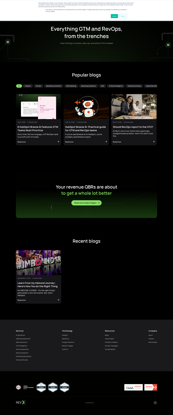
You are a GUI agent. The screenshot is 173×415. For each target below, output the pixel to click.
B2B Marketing (71, 86)
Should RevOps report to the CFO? (133, 126)
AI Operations (20, 335)
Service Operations (22, 349)
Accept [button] (114, 16)
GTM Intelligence (21, 346)
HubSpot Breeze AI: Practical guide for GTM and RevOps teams (85, 128)
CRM (102, 86)
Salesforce (65, 339)
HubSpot (28, 86)
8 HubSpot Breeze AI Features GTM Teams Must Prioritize (38, 128)
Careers (151, 339)
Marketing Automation (53, 86)
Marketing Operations (88, 86)
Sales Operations (21, 342)
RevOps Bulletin (110, 349)
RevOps (38, 86)
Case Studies (109, 339)
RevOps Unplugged (111, 346)
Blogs (107, 335)
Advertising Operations (23, 356)
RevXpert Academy (111, 342)
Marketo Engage (67, 346)
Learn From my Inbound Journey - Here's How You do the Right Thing (38, 284)
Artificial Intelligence (116, 86)
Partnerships (153, 342)
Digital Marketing (151, 86)
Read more (22, 142)
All (19, 86)
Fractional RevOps (22, 360)
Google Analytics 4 (68, 342)
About (151, 335)
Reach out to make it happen (85, 203)
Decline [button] (123, 16)
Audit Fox (65, 349)
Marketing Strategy (134, 86)
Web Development (22, 353)
